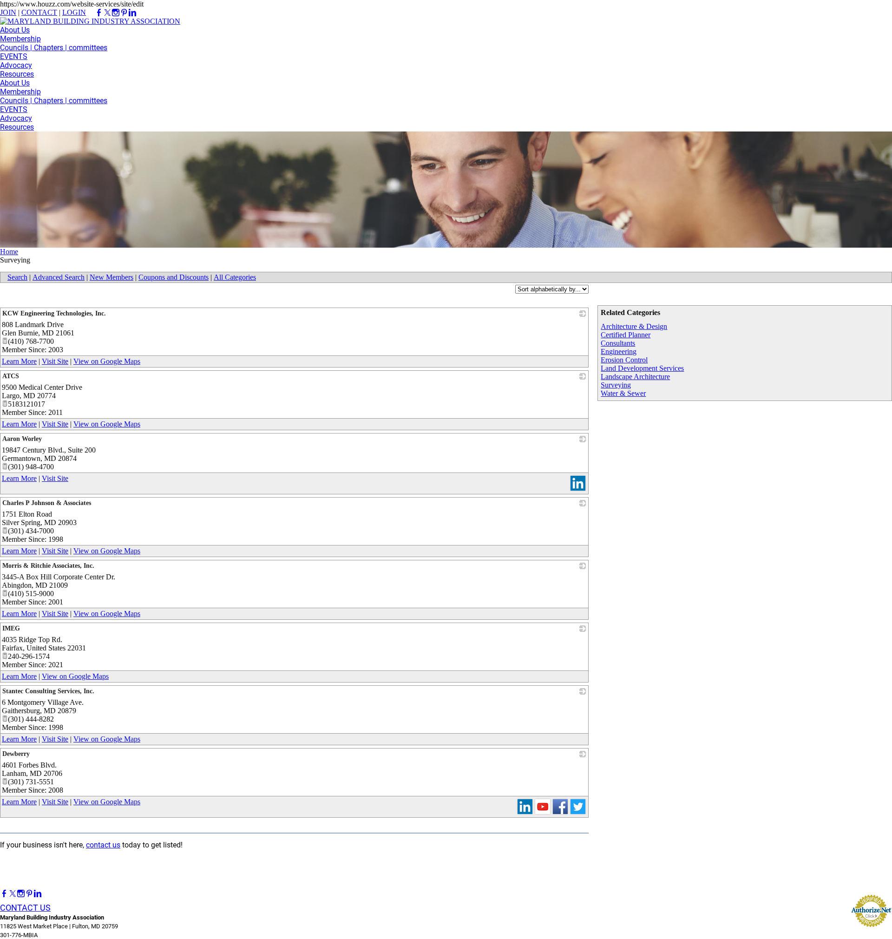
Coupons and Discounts (173, 277)
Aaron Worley (22, 438)
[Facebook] (4, 894)
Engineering (618, 351)
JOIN (8, 12)
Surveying (616, 385)
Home (9, 252)
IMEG (11, 628)
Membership (20, 38)
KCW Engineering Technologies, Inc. (54, 313)
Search (17, 277)
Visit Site (55, 361)
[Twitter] (12, 894)
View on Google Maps (106, 361)
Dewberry (16, 753)
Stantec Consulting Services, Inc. (48, 691)
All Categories (235, 277)
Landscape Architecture (635, 377)
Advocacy (16, 65)
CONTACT (39, 12)
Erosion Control (624, 360)
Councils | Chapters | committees (53, 47)
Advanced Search (59, 277)
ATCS (10, 376)
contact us (103, 845)
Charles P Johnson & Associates (46, 502)
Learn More (19, 361)
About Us (15, 30)
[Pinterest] (29, 894)
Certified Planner (625, 335)
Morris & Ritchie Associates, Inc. (48, 565)
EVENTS (13, 56)
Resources (17, 74)
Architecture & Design (634, 326)
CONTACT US (25, 908)
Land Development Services (642, 368)
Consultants (618, 343)
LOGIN (74, 12)
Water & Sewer (623, 393)
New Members (111, 277)
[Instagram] (21, 894)
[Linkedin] (37, 894)
